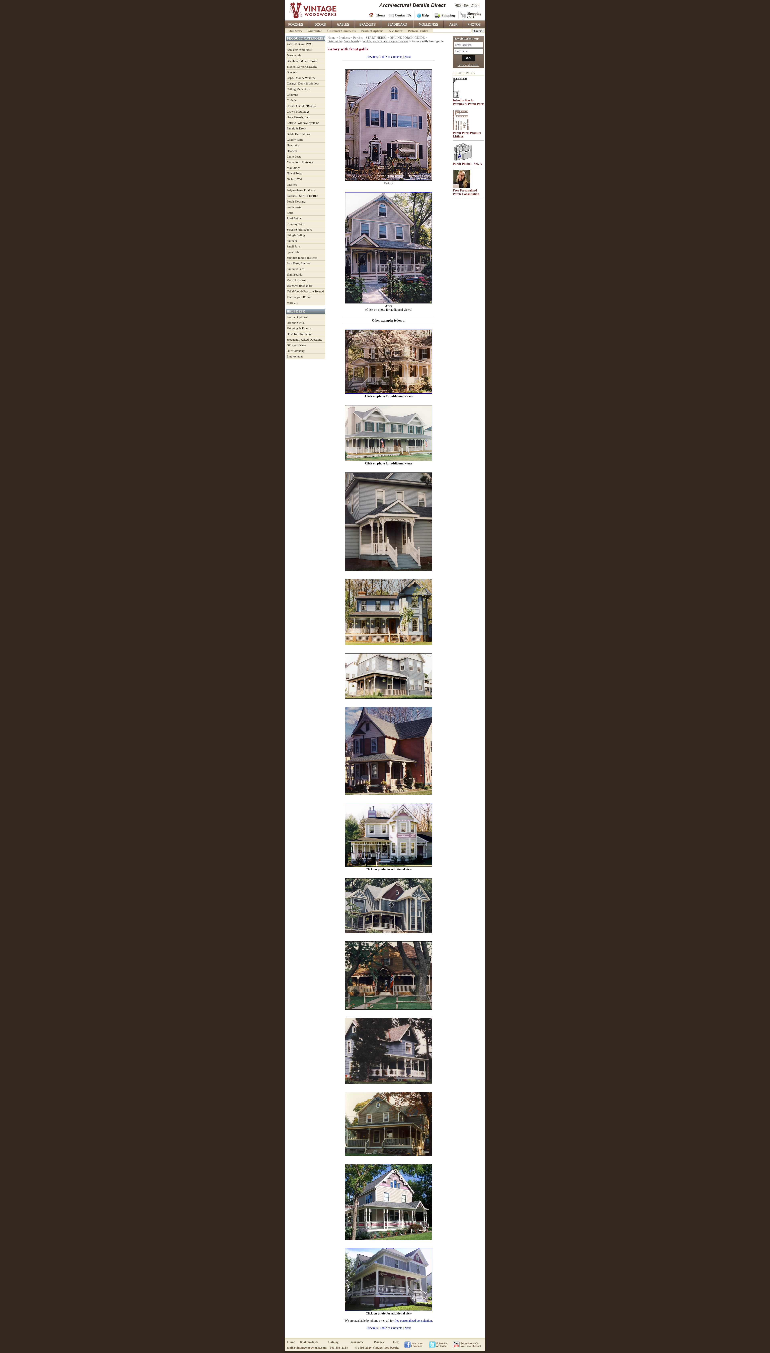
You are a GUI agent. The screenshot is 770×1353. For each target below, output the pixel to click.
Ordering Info (295, 322)
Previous (372, 56)
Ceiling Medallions (298, 89)
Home (377, 15)
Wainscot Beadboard (300, 285)
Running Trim (295, 224)
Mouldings (428, 24)
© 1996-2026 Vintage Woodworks (377, 1347)
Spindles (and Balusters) (302, 257)
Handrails (293, 145)
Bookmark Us (309, 1342)
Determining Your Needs (343, 41)
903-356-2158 (467, 5)
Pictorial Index (417, 30)
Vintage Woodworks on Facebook (413, 1344)
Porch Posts (294, 207)
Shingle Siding (296, 235)
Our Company (296, 350)
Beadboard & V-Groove (302, 61)
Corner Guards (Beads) (301, 106)
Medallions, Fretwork (300, 162)
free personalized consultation (413, 1320)
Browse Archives (468, 65)
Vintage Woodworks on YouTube (466, 1344)
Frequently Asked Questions (304, 339)
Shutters (292, 240)
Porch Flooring (296, 201)
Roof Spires (294, 218)
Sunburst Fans (295, 269)
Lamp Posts (294, 156)
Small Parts (294, 246)
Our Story (295, 30)
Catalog (333, 1342)
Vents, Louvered (297, 280)
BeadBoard (397, 24)
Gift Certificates (296, 345)
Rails (290, 212)
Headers (292, 151)
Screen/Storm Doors (299, 229)
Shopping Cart (470, 15)
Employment (295, 356)
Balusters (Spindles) (299, 49)
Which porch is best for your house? (385, 41)
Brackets (367, 24)
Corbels (291, 100)
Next (407, 56)
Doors (320, 24)
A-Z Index (395, 30)
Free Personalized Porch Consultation (466, 192)
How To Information (299, 334)
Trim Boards (294, 274)
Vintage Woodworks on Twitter (438, 1344)
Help (423, 15)
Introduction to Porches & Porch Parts (468, 102)
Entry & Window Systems (303, 122)
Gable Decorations (298, 134)
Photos (474, 24)
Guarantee (315, 30)
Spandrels (293, 252)
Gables (342, 24)
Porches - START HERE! (302, 196)
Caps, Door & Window (301, 77)
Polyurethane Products (301, 190)
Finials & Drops (297, 128)
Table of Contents (391, 56)
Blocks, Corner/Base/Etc (302, 66)
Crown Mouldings (298, 111)
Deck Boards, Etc (298, 117)
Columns (292, 94)
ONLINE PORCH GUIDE (407, 37)
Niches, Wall (295, 179)
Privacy (379, 1342)
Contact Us (400, 15)
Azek (453, 24)
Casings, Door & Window (303, 83)
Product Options (372, 30)
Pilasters (292, 184)
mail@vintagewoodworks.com (307, 1347)
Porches (297, 24)
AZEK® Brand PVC (299, 44)
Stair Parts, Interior (298, 263)
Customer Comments (341, 30)
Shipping (445, 15)
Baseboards (294, 55)
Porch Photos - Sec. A (467, 163)
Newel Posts (294, 173)
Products (344, 37)
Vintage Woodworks (310, 10)
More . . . (292, 302)
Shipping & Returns (299, 328)
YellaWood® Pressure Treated (305, 291)
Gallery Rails (295, 139)
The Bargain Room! (299, 297)
